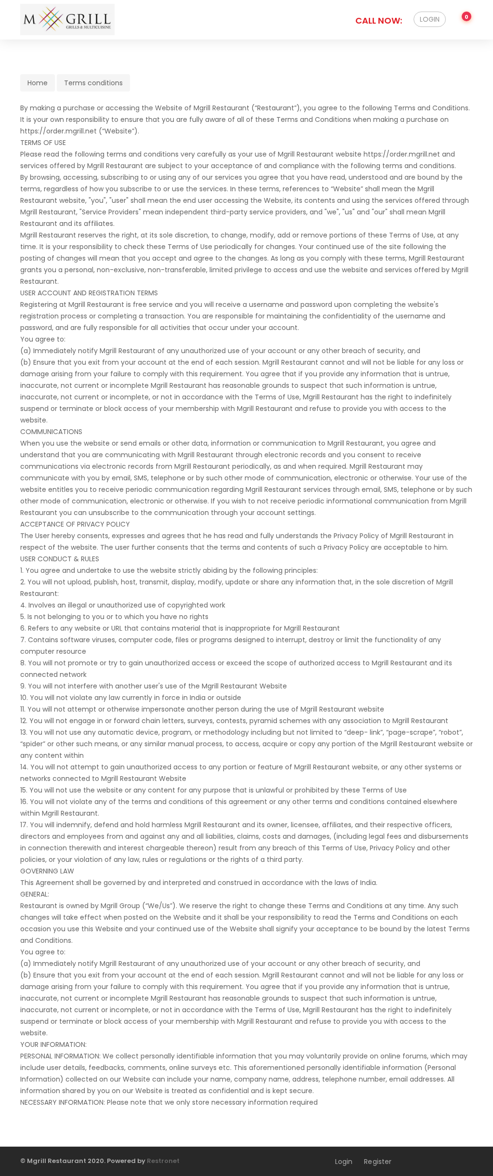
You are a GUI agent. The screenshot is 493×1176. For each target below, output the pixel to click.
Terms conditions (93, 83)
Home (37, 83)
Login (430, 19)
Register (377, 1161)
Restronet (163, 1160)
